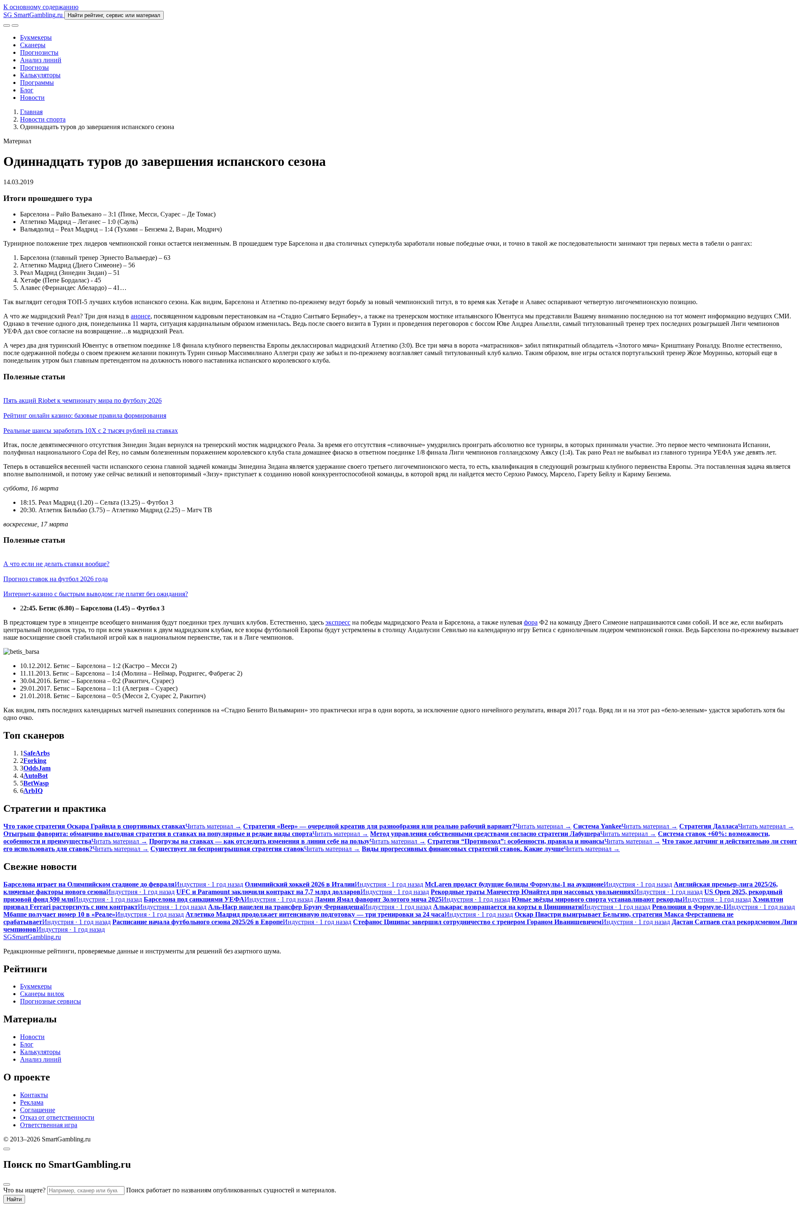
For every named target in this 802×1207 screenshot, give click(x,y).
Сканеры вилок (42, 993)
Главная (31, 111)
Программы (37, 82)
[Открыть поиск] (6, 25)
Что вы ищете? (24, 1190)
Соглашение (37, 1109)
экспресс (337, 622)
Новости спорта (43, 119)
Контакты (34, 1094)
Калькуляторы (40, 75)
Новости (32, 97)
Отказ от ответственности (57, 1117)
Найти (14, 1199)
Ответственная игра (48, 1124)
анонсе (140, 316)
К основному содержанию (41, 6)
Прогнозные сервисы (50, 1001)
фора (531, 622)
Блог (26, 90)
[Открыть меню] (15, 25)
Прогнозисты (39, 52)
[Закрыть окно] (6, 1149)
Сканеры (33, 44)
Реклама (31, 1102)
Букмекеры (36, 37)
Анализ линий (40, 60)
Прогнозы (34, 67)
